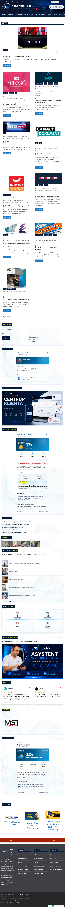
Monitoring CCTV (23, 869)
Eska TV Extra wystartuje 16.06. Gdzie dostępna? (46, 248)
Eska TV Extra (39, 242)
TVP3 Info (21, 138)
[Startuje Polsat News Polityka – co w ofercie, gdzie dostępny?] (48, 77)
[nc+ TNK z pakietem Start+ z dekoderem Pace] (16, 277)
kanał (37, 53)
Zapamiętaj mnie (34, 337)
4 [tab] (35, 835)
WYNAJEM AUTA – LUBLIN (12, 823)
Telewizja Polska (15, 101)
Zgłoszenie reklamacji (56, 869)
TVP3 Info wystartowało (12, 142)
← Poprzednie (5, 317)
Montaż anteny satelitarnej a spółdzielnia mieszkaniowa (21, 587)
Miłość (5, 101)
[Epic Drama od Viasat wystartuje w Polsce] (16, 228)
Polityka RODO (38, 869)
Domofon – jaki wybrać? (14, 571)
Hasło (3, 333)
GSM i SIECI (30, 15)
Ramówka (41, 53)
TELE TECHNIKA (21, 6)
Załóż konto (31, 341)
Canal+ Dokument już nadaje (45, 154)
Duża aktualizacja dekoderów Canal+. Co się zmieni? (15, 524)
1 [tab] (30, 835)
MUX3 (4, 133)
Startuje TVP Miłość (10, 104)
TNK (22, 294)
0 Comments (31, 53)
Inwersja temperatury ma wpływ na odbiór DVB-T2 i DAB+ (22, 595)
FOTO (55, 15)
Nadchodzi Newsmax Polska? (9, 530)
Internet (5, 93)
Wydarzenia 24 (38, 93)
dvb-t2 (37, 91)
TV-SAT (56, 83)
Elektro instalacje (23, 873)
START (45, 53)
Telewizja (5, 50)
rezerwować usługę (23, 786)
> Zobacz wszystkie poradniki (9, 601)
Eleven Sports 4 (47, 190)
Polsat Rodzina (15, 202)
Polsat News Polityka (48, 91)
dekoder (6, 294)
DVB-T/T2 (46, 235)
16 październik (7, 202)
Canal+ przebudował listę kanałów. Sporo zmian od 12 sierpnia (18, 522)
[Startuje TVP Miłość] (16, 82)
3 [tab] (33, 835)
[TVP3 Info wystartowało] (16, 127)
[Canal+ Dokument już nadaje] (48, 132)
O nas (4, 15)
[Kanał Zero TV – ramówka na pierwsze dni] (32, 38)
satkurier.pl (6, 98)
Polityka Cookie (38, 873)
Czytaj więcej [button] (6, 702)
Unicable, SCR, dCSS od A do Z (16, 579)
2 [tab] (31, 835)
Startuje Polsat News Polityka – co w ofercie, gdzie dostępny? (48, 101)
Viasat (22, 240)
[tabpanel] (12, 820)
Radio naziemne (22, 859)
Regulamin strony (39, 866)
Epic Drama (14, 240)
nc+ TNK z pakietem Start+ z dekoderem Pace (16, 299)
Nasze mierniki (38, 859)
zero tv (49, 53)
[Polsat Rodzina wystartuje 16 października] (16, 183)
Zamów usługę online (23, 787)
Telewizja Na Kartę (11, 288)
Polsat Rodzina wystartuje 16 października (17, 206)
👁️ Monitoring (21, 15)
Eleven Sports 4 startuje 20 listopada (48, 196)
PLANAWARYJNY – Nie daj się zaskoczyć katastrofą (52, 825)
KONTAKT (53, 859)
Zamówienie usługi (55, 866)
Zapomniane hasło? (33, 339)
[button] (6, 15)
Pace (12, 294)
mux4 (45, 83)
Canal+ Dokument (48, 148)
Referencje (37, 855)
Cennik (36, 862)
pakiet (15, 294)
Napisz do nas (54, 862)
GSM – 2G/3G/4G (23, 866)
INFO (49, 15)
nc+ (36, 143)
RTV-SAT (10, 15)
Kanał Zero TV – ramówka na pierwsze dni (17, 56)
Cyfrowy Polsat (39, 83)
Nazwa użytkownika (7, 329)
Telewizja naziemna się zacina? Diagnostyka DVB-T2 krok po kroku (24, 563)
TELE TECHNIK (17, 53)
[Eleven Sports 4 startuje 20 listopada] (48, 178)
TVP (16, 93)
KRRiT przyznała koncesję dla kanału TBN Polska (14, 532)
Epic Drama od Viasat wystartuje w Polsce (17, 243)
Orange (41, 185)
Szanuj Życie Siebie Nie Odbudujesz (32, 825)
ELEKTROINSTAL (40, 15)
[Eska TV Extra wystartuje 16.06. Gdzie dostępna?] (48, 228)
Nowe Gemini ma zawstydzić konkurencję (12, 527)
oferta (41, 91)
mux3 (13, 138)
